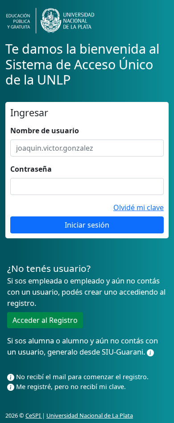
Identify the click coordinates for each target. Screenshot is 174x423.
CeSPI (33, 415)
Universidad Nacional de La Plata (89, 415)
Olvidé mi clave (138, 207)
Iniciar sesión (87, 225)
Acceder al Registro (45, 320)
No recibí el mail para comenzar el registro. (81, 376)
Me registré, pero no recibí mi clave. (70, 386)
